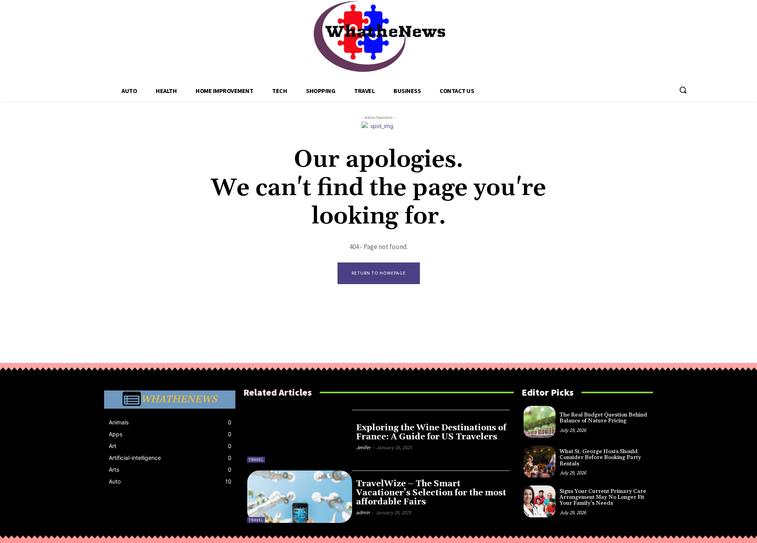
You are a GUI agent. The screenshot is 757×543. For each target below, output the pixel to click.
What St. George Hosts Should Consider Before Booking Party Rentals (600, 457)
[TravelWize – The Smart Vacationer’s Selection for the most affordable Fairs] (299, 496)
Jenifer (363, 447)
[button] (682, 89)
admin (363, 512)
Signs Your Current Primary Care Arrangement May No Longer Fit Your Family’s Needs (602, 497)
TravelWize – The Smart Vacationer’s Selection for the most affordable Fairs (431, 493)
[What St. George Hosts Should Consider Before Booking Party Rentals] (540, 462)
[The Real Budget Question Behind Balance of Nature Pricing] (540, 422)
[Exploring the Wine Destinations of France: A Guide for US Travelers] (299, 436)
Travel (256, 459)
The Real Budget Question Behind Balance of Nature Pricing (603, 417)
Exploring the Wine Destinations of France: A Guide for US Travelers (431, 432)
